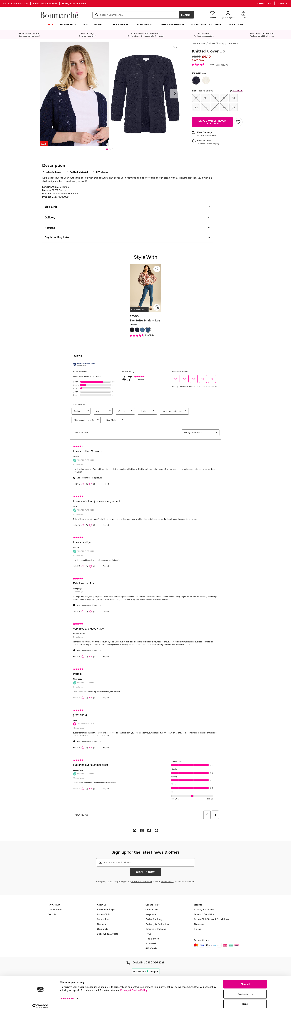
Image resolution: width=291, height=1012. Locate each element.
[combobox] (135, 15)
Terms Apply (212, 143)
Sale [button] (50, 24)
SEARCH (186, 14)
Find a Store (152, 938)
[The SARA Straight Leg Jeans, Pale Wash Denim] (142, 330)
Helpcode (151, 914)
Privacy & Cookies (204, 909)
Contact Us (152, 909)
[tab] (107, 149)
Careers (101, 924)
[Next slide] (175, 93)
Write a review (222, 65)
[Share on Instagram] (142, 830)
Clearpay (199, 924)
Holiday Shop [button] (68, 24)
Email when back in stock (212, 122)
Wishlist (52, 914)
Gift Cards (151, 948)
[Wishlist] (156, 269)
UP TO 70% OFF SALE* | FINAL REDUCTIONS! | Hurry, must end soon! (45, 3)
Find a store (264, 3)
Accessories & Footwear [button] (206, 24)
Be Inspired (103, 919)
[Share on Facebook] (134, 830)
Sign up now (145, 871)
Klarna (197, 928)
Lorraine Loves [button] (119, 24)
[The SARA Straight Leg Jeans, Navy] (137, 330)
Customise (243, 994)
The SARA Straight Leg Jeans (145, 322)
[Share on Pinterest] (156, 830)
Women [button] (98, 24)
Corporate (102, 928)
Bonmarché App (106, 909)
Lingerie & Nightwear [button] (171, 24)
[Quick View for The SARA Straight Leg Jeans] (156, 307)
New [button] (85, 24)
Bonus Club (103, 914)
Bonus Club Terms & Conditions (211, 919)
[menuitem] (283, 3)
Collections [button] (235, 24)
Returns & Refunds (156, 928)
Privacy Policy (167, 881)
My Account (55, 909)
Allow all (245, 984)
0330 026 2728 (155, 962)
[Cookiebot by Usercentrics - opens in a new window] (40, 1006)
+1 (152, 329)
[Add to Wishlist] (238, 122)
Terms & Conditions (205, 914)
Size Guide (237, 90)
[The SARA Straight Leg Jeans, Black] (132, 330)
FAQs (148, 933)
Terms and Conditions (141, 881)
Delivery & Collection (157, 924)
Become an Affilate (107, 933)
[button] (283, 3)
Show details (67, 998)
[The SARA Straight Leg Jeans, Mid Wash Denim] (148, 330)
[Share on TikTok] (149, 830)
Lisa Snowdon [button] (143, 24)
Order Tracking (154, 919)
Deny (245, 1004)
